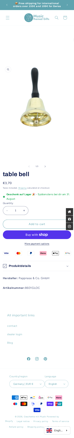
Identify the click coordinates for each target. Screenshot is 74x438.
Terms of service (60, 421)
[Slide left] (29, 166)
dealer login (14, 334)
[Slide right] (45, 166)
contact (12, 325)
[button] (7, 17)
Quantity (8, 203)
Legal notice (23, 421)
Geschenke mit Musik (35, 416)
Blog (10, 342)
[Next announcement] (67, 5)
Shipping (22, 188)
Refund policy (16, 427)
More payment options (37, 243)
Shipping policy (35, 427)
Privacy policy (40, 421)
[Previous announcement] (7, 5)
